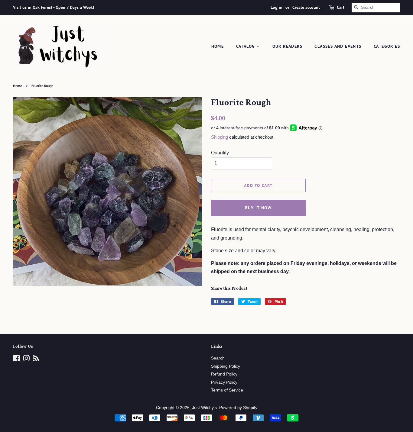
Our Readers (287, 46)
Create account (306, 7)
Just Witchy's (204, 407)
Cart (340, 7)
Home (217, 46)
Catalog (246, 46)
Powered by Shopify (238, 407)
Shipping (219, 137)
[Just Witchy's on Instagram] (26, 359)
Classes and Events (337, 46)
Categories (387, 46)
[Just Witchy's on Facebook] (16, 359)
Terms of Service (227, 390)
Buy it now (258, 208)
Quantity (220, 152)
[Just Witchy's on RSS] (36, 359)
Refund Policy (224, 374)
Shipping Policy (225, 366)
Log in (276, 7)
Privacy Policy (224, 382)
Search (218, 358)
